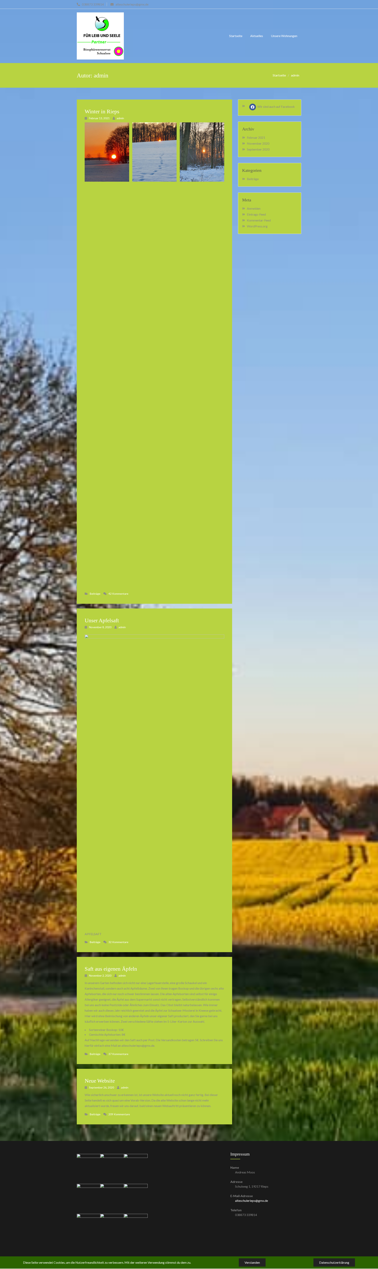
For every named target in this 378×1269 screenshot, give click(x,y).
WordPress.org (257, 226)
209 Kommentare (119, 1114)
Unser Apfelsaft (102, 620)
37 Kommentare (118, 1054)
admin (120, 118)
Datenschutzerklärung (334, 1262)
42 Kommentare (118, 593)
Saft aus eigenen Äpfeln (111, 969)
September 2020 (258, 149)
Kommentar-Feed (259, 220)
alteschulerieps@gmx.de (251, 1200)
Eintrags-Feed (256, 214)
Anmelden (253, 208)
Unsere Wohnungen (284, 36)
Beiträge (95, 593)
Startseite (235, 36)
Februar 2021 (256, 137)
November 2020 (258, 143)
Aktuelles (256, 36)
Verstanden (252, 1262)
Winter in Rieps (102, 111)
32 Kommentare (118, 942)
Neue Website (100, 1081)
